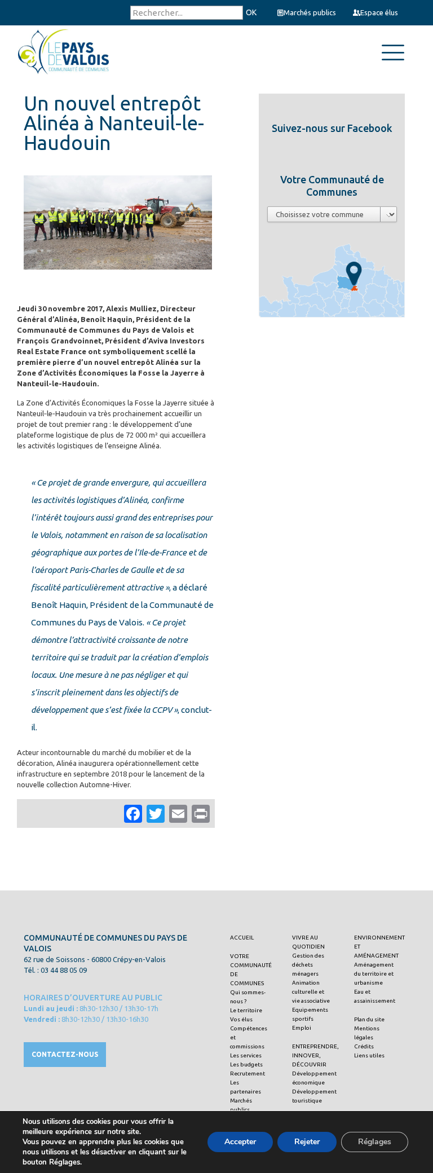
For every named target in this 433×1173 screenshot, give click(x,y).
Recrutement (247, 1073)
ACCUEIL (242, 937)
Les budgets (246, 1064)
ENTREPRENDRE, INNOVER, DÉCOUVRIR (315, 1055)
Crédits (364, 1046)
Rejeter (307, 1141)
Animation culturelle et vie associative (311, 992)
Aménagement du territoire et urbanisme (374, 974)
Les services (246, 1055)
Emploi (301, 1028)
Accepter (240, 1141)
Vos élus (241, 1019)
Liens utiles (369, 1055)
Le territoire (246, 1010)
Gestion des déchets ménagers (308, 964)
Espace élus (379, 12)
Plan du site (369, 1019)
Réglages (374, 1141)
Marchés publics (310, 12)
